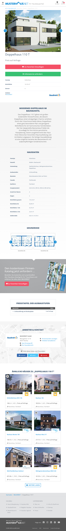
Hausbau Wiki (25, 504)
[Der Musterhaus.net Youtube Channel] (59, 522)
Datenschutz (46, 528)
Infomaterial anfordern (33, 74)
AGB (40, 528)
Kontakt (50, 510)
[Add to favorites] (7, 376)
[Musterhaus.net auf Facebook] (45, 522)
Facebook (22, 355)
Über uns (37, 504)
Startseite (9, 495)
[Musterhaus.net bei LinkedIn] (52, 522)
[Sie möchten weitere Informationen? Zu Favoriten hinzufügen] (33, 31)
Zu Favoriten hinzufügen (34, 67)
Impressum (34, 528)
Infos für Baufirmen (53, 504)
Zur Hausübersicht (11, 8)
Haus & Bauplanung (13, 504)
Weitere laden (34, 485)
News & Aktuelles (39, 507)
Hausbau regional (26, 510)
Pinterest (44, 355)
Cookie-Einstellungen (55, 528)
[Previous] (5, 30)
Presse (36, 510)
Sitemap (50, 507)
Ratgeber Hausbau (26, 507)
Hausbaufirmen (12, 507)
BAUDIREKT (17, 495)
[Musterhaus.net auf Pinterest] (56, 522)
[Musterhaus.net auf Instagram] (48, 522)
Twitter (33, 355)
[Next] (61, 30)
